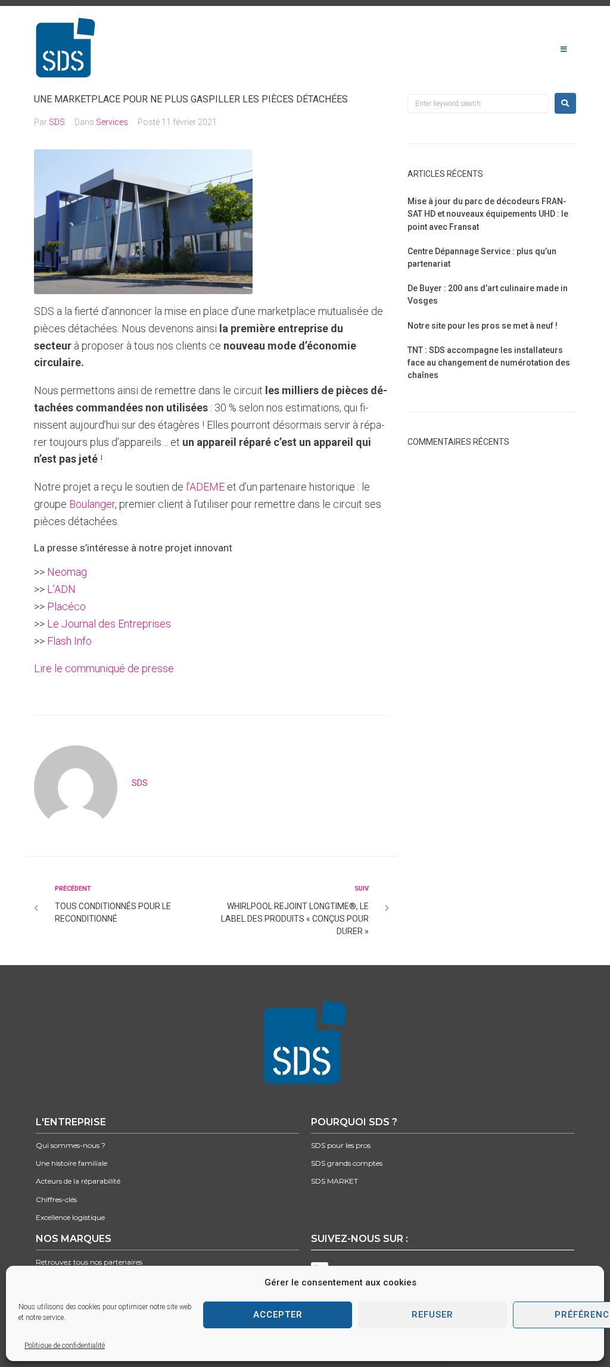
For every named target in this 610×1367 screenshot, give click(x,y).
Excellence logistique (70, 1217)
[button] (563, 49)
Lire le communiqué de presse (104, 668)
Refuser (432, 1314)
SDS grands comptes (346, 1163)
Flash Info (69, 641)
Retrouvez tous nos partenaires (89, 1261)
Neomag (67, 572)
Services (112, 122)
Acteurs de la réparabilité (78, 1180)
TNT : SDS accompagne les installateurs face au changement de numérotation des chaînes (488, 362)
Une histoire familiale (71, 1163)
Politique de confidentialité (64, 1345)
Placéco (66, 606)
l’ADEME (206, 486)
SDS (57, 122)
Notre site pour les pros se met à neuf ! (482, 325)
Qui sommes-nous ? (70, 1145)
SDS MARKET (334, 1180)
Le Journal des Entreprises (109, 623)
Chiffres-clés (56, 1199)
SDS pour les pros (341, 1145)
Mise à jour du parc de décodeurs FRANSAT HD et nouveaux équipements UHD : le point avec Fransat (487, 213)
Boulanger (92, 504)
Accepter (278, 1314)
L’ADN (61, 589)
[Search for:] (478, 103)
